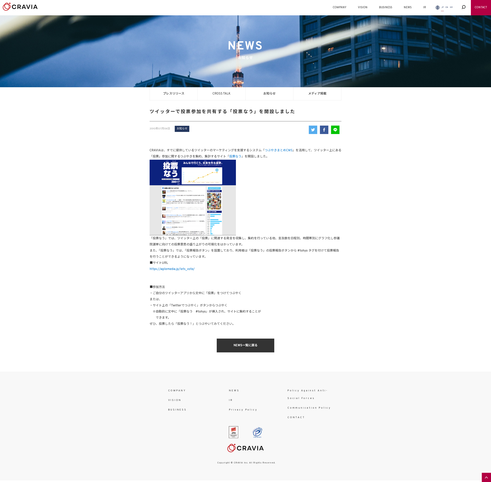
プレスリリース (173, 94)
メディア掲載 (317, 94)
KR (451, 7)
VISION (362, 7)
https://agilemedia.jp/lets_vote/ (172, 269)
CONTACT (481, 7)
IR (424, 7)
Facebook (324, 130)
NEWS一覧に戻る (246, 345)
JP (442, 7)
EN (447, 7)
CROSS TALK (222, 94)
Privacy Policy (243, 409)
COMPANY (339, 7)
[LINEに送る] (335, 130)
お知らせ (269, 94)
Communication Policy (309, 408)
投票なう (235, 157)
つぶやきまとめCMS (278, 150)
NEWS (408, 7)
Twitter (313, 130)
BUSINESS (385, 7)
